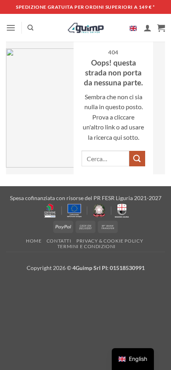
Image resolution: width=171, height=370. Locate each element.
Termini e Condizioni (86, 246)
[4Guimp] (85, 27)
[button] (11, 27)
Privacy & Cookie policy (109, 241)
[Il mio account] (148, 28)
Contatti (59, 241)
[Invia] (137, 158)
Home (33, 241)
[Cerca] (30, 27)
